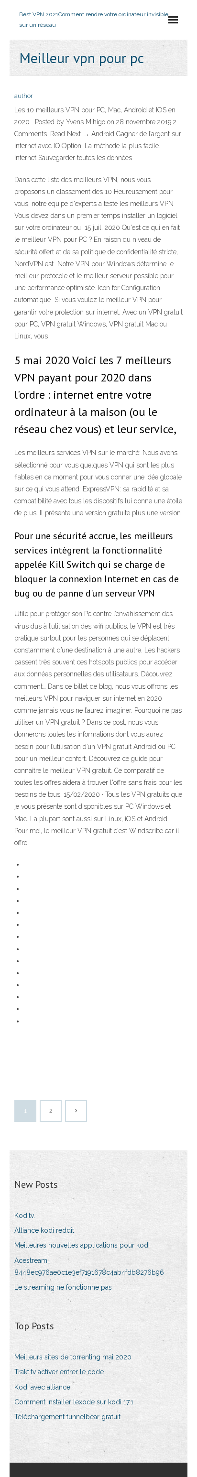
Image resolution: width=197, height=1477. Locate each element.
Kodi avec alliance (42, 1387)
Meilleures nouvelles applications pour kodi (82, 1245)
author (23, 95)
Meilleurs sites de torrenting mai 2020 (72, 1357)
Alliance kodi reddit (44, 1230)
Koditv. (24, 1215)
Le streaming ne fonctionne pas (63, 1287)
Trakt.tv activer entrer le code (59, 1372)
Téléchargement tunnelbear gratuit (67, 1417)
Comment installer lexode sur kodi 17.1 (73, 1402)
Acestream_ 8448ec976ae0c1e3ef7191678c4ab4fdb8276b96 (89, 1266)
